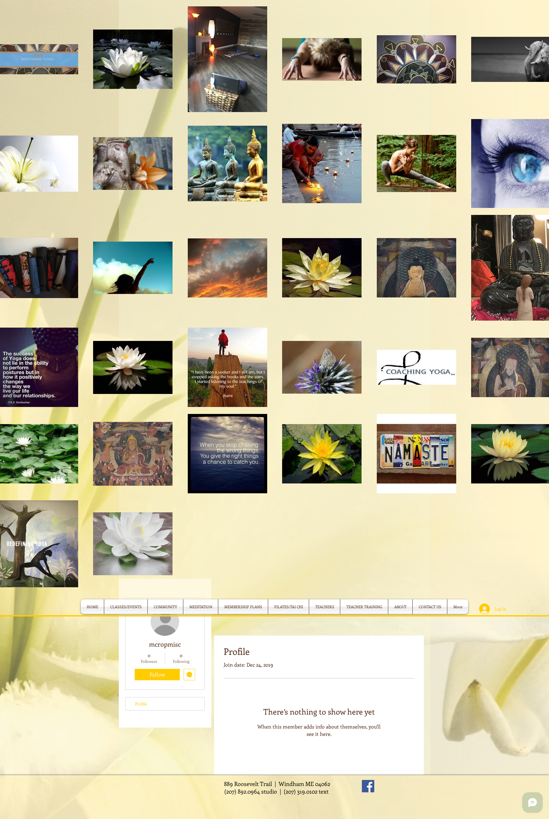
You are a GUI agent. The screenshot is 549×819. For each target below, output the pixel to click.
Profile (141, 703)
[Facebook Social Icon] (368, 786)
